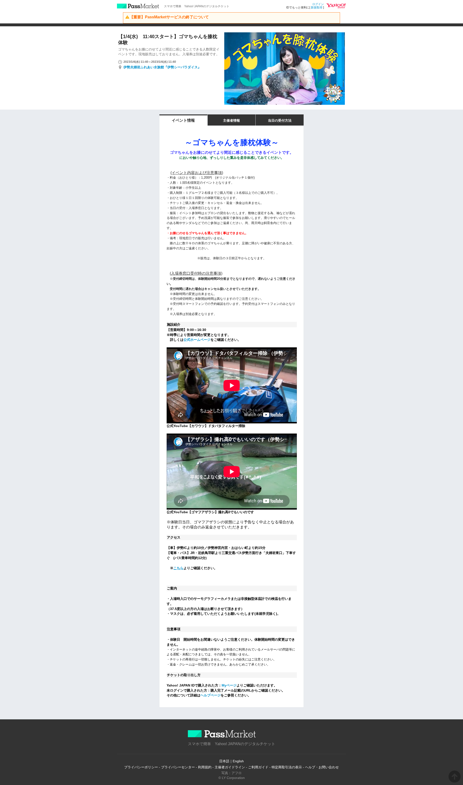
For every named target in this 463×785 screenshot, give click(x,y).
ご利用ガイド (258, 767)
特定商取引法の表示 (287, 767)
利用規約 (204, 767)
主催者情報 (231, 120)
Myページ (229, 685)
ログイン (318, 4)
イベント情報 (183, 120)
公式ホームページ (197, 340)
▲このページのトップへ (455, 777)
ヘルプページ (210, 695)
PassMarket (138, 6)
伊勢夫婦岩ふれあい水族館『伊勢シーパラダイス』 (162, 67)
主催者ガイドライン (230, 767)
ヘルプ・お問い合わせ (322, 767)
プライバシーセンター (178, 767)
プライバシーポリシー (141, 767)
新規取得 (316, 7)
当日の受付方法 (280, 120)
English (238, 761)
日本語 (224, 761)
